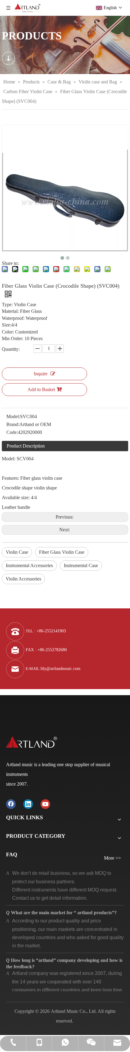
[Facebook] (11, 804)
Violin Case (17, 552)
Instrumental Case (81, 565)
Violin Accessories (23, 578)
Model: (13, 416)
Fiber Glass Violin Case (61, 552)
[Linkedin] (28, 804)
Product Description (26, 445)
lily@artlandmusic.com (60, 668)
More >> (112, 858)
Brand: (12, 424)
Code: (12, 432)
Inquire (40, 373)
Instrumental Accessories (29, 565)
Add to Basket (41, 389)
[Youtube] (45, 804)
